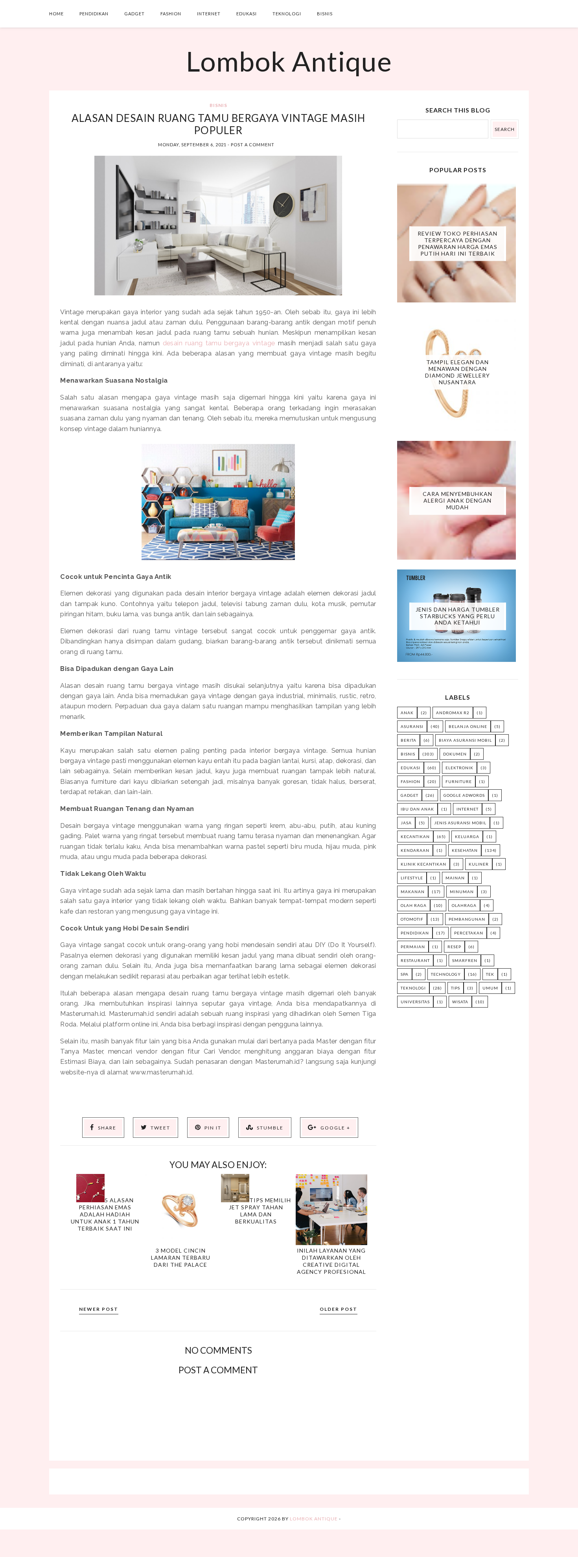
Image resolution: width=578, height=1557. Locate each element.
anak (407, 712)
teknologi (413, 988)
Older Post (338, 1309)
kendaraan (415, 850)
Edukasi (246, 13)
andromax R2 (452, 712)
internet (468, 809)
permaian (413, 946)
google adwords (464, 795)
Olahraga (464, 905)
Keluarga (467, 836)
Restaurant (415, 960)
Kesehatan (465, 850)
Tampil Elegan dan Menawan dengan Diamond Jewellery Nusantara (457, 372)
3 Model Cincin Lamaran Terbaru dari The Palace (180, 1257)
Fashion (170, 13)
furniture (458, 781)
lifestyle (412, 877)
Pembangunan (467, 919)
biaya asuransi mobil (465, 740)
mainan (455, 877)
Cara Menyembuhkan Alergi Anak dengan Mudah (457, 500)
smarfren (464, 960)
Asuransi (412, 726)
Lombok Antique (289, 60)
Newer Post (98, 1309)
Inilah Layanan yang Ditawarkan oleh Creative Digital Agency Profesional (331, 1261)
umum (490, 988)
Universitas (415, 1001)
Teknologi (286, 13)
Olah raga (414, 905)
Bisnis (325, 13)
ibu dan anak (417, 809)
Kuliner (479, 864)
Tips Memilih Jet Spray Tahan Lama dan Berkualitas (260, 1211)
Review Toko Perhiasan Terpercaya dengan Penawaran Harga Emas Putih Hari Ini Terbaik (457, 243)
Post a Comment (252, 144)
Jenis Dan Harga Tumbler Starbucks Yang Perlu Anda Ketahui (458, 616)
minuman (462, 891)
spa (405, 974)
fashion (410, 781)
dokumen (455, 754)
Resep (454, 946)
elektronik (459, 767)
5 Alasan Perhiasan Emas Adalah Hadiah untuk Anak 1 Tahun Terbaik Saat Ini (105, 1214)
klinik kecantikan (423, 864)
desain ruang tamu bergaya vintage (219, 343)
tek (490, 974)
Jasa (406, 822)
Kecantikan (415, 836)
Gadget (134, 13)
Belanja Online (468, 726)
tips (455, 988)
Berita (408, 740)
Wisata (460, 1001)
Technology (446, 974)
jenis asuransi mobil (460, 822)
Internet (209, 13)
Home (56, 13)
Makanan (413, 891)
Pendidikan (94, 13)
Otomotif (412, 919)
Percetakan (468, 933)
